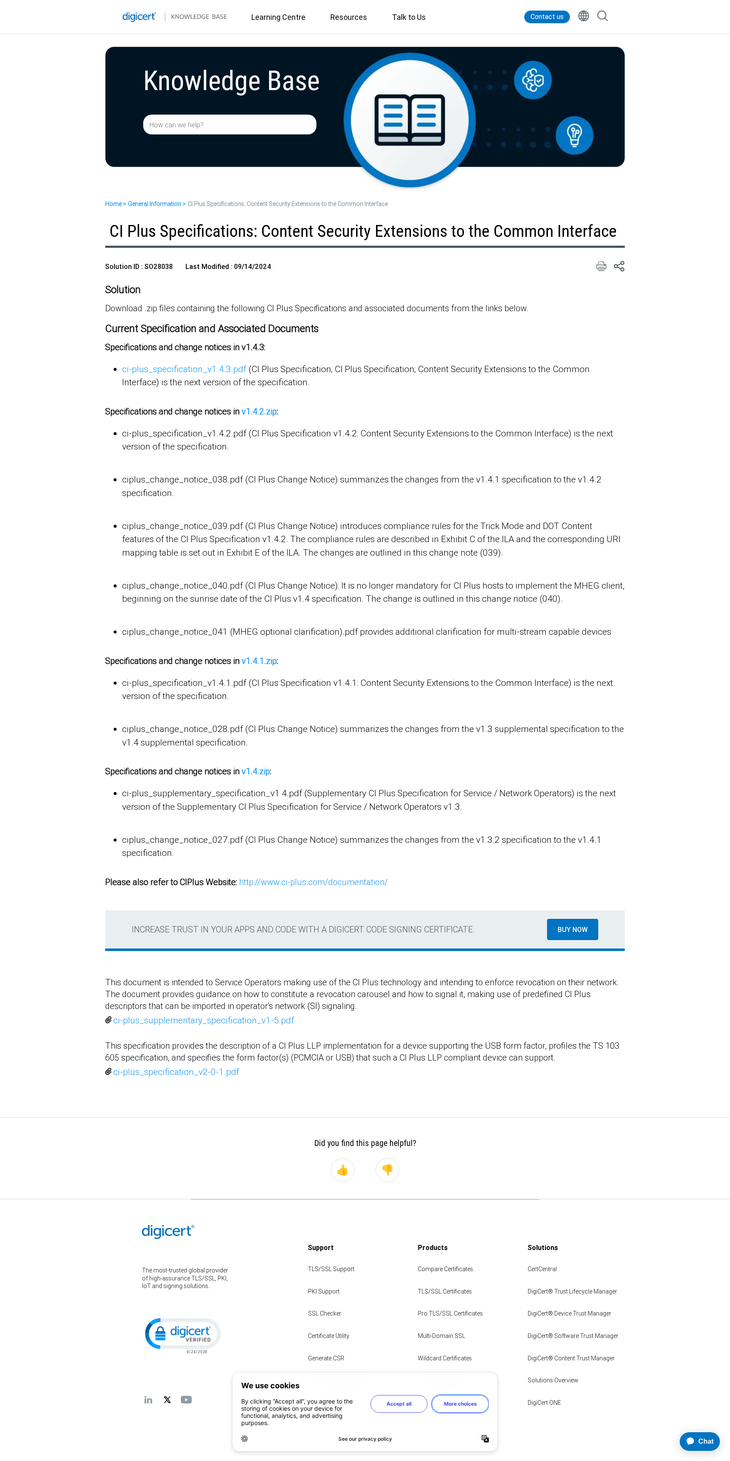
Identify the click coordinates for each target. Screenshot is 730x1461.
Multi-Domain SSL (441, 1336)
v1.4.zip (256, 771)
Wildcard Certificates (445, 1358)
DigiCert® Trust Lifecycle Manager (572, 1291)
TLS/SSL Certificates (445, 1291)
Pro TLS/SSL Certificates (450, 1313)
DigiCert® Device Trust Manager (569, 1313)
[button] (182, 1335)
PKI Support (324, 1291)
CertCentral (542, 1269)
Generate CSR (326, 1358)
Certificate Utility (328, 1336)
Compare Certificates (445, 1269)
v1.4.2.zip (259, 411)
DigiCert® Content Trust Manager (571, 1358)
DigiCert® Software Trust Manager (573, 1336)
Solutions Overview (553, 1380)
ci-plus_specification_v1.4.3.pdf (184, 369)
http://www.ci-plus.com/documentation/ (314, 882)
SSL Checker (324, 1313)
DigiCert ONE (544, 1402)
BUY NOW (573, 929)
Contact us (547, 17)
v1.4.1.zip (259, 660)
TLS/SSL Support (331, 1269)
